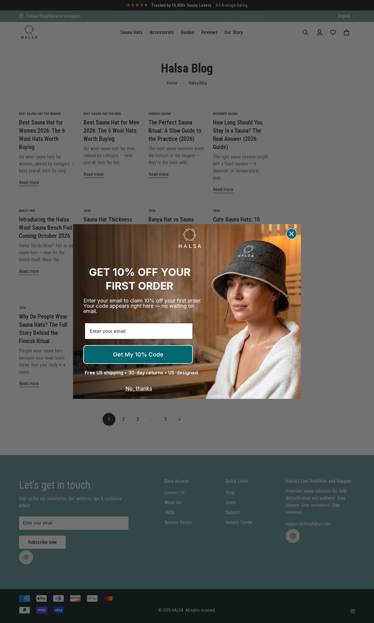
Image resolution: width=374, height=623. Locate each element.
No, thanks (139, 388)
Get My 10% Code (138, 354)
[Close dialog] (291, 233)
